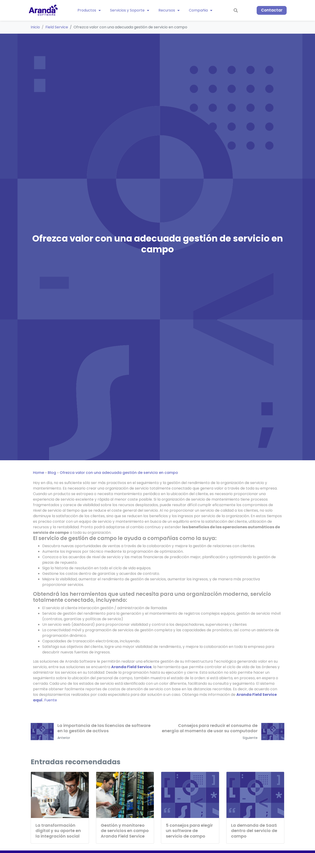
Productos (86, 10)
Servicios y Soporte (127, 10)
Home (38, 472)
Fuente (50, 700)
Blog (52, 472)
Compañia (198, 10)
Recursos (166, 10)
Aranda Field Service (131, 667)
